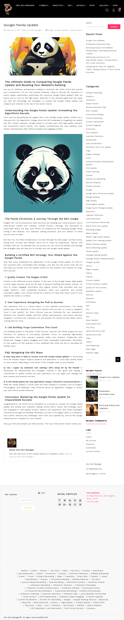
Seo (87, 309)
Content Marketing (94, 118)
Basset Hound (92, 104)
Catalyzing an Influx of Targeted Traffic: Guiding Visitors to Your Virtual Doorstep (103, 69)
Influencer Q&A (70, 594)
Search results (94, 605)
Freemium (69, 576)
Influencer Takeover (62, 585)
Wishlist (80, 605)
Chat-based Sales (47, 597)
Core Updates (92, 133)
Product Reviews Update (97, 284)
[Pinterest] (60, 504)
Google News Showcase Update (100, 193)
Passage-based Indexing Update (100, 259)
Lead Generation (93, 219)
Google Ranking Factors (85, 600)
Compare (91, 608)
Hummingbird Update (95, 204)
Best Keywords (41, 602)
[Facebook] (60, 500)
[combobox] (96, 26)
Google (50, 30)
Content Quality (83, 602)
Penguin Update (93, 262)
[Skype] (70, 504)
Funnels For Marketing (95, 179)
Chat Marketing (56, 582)
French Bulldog (92, 172)
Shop (39, 605)
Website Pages (92, 353)
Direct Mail (82, 576)
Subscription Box (93, 324)
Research (90, 298)
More (115, 5)
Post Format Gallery (74, 608)
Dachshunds (91, 140)
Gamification (32, 579)
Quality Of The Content (96, 288)
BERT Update (92, 111)
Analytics (90, 96)
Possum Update (93, 280)
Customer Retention (94, 136)
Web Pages (91, 349)
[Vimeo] (80, 504)
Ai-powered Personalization (39, 591)
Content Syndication (95, 122)
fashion (24, 571)
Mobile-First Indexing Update (98, 240)
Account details (93, 451)
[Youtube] (80, 500)
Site (87, 316)
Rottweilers (91, 302)
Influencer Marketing (40, 585)
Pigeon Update (92, 269)
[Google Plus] (65, 504)
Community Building (94, 114)
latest (34, 571)
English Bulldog (93, 154)
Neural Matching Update (96, 248)
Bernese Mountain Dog (96, 107)
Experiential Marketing (66, 591)
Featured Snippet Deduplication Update (100, 163)
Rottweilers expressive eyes (98, 44)
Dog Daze (29, 605)
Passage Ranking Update (96, 255)
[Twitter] (65, 500)
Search (89, 23)
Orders (89, 437)
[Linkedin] (70, 500)
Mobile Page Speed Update (98, 237)
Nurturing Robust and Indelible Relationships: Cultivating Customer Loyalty (101, 50)
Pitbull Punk (99, 602)
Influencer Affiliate (70, 588)
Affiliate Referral (80, 579)
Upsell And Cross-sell (95, 331)
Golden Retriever (93, 186)
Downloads (91, 448)
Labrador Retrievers (94, 215)
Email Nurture (30, 597)
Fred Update (91, 168)
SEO (88, 306)
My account (68, 605)
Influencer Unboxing (29, 594)
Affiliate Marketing (94, 93)
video (88, 338)
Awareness (90, 100)
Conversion (90, 129)
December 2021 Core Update (98, 147)
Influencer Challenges (85, 585)
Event (88, 158)
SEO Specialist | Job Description (46, 608)
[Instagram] (75, 504)
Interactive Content (75, 582)
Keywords (90, 211)
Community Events (91, 588)
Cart (47, 605)
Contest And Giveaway (90, 591)
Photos (89, 266)
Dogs (88, 151)
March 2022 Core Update (97, 226)
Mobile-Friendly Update (96, 244)
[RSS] (75, 500)
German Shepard (93, 182)
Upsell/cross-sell (93, 335)
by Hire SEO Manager (33, 30)
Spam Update (92, 320)
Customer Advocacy (51, 594)
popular (89, 277)
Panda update (76, 30)
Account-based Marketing (34, 582)
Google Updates (61, 30)
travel (30, 576)
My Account (91, 440)
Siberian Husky (92, 313)
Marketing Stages (93, 230)
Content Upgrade (93, 125)
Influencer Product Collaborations (43, 588)
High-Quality (91, 201)
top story (90, 327)
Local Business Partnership (98, 222)
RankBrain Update (93, 291)
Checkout (90, 444)
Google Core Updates (95, 40)
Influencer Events (96, 582)
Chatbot (94, 576)
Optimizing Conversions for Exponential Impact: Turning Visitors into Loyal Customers (102, 60)
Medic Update (92, 233)
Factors (54, 602)
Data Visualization (94, 143)
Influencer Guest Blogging (71, 597)
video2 (89, 342)
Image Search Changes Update (99, 208)
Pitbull (89, 273)
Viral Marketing (92, 345)
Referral (89, 295)
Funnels (89, 175)
